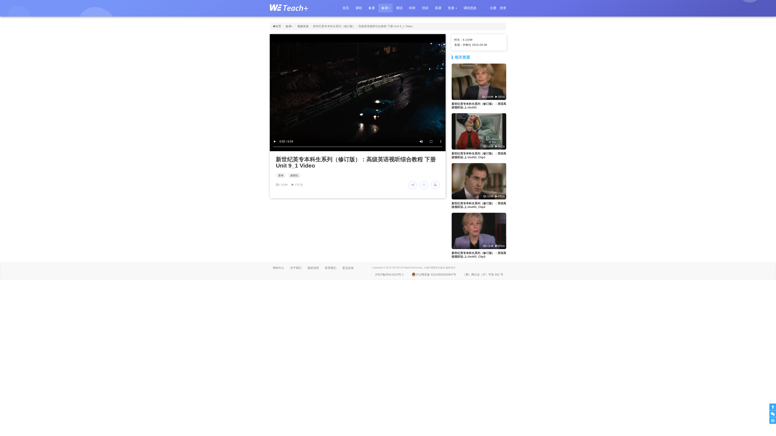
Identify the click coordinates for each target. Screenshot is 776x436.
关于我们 (296, 267)
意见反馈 (348, 267)
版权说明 (313, 267)
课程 (358, 8)
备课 (371, 8)
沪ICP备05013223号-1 (389, 274)
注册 (493, 8)
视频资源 (303, 26)
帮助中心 (278, 267)
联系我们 (330, 267)
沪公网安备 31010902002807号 (436, 274)
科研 (412, 8)
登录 (503, 8)
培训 (425, 8)
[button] (452, 8)
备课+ (385, 8)
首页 (346, 8)
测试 (399, 8)
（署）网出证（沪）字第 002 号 (483, 274)
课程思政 (470, 8)
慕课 (438, 8)
